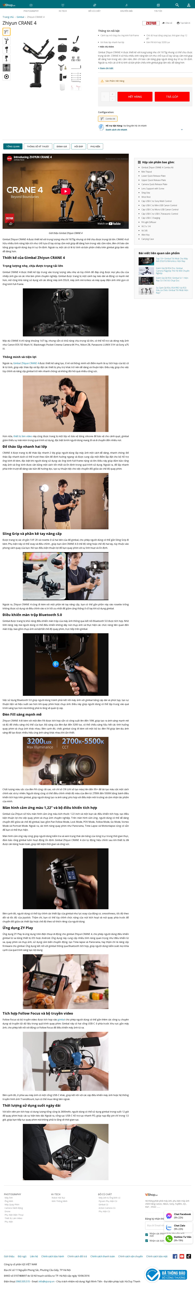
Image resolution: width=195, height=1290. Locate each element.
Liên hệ (34, 1256)
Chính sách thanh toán (103, 1256)
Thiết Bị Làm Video (13, 1218)
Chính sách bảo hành (52, 1256)
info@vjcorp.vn (46, 1281)
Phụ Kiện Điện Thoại (14, 1214)
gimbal (61, 1019)
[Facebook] (175, 1256)
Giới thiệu (9, 1256)
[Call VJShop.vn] (169, 1238)
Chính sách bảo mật (156, 1256)
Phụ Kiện (9, 1221)
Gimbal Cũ (103, 1204)
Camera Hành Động (14, 1208)
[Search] (177, 5)
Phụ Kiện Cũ (104, 1211)
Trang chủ (8, 17)
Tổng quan (12, 146)
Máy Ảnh (9, 1197)
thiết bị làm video (22, 436)
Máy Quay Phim (12, 1204)
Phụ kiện (95, 146)
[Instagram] (188, 1256)
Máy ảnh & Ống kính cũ (109, 1197)
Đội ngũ (22, 1256)
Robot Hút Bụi (58, 1197)
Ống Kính (9, 1201)
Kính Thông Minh (59, 1201)
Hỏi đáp (78, 146)
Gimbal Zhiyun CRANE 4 (26, 363)
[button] (145, 129)
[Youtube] (182, 1256)
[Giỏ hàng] (189, 5)
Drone (7, 1211)
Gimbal (20, 17)
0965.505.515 (23, 1281)
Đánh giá (62, 146)
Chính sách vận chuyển (130, 1256)
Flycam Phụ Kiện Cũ (108, 1201)
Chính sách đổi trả (77, 1256)
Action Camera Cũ (107, 1208)
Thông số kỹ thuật (38, 146)
